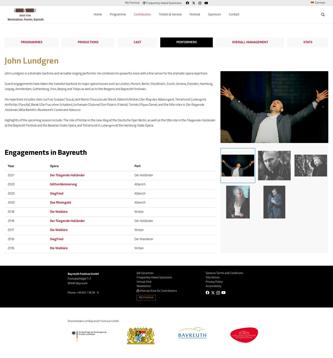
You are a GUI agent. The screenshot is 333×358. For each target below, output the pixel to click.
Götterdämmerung (63, 184)
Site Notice (213, 277)
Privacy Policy (214, 282)
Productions (88, 42)
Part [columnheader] (137, 166)
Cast (137, 42)
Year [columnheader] (11, 166)
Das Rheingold (60, 202)
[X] (193, 3)
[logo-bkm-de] (89, 336)
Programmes (31, 42)
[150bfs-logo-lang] (26, 15)
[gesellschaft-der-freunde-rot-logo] (244, 335)
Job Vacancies (145, 273)
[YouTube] (206, 3)
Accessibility (213, 286)
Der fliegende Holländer (67, 175)
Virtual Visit (144, 282)
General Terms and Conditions (224, 273)
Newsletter (144, 286)
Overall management (250, 42)
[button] (129, 15)
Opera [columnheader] (54, 166)
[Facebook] (187, 3)
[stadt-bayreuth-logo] (192, 332)
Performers (186, 42)
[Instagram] (199, 3)
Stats (307, 42)
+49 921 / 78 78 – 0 (88, 293)
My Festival (132, 3)
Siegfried (56, 193)
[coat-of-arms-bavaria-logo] (141, 335)
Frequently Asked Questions (164, 3)
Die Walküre (59, 212)
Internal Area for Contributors (158, 291)
